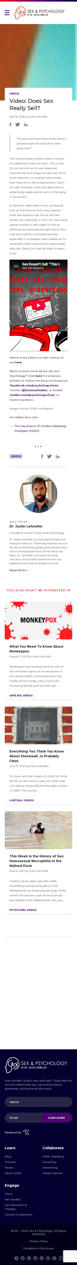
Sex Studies (13, 1199)
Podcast (10, 1162)
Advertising (49, 1167)
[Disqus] (38, 995)
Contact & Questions (18, 1214)
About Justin (13, 1173)
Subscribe (56, 1117)
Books (9, 1167)
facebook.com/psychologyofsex (34, 385)
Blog (8, 1156)
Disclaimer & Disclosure (38, 1248)
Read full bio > (18, 570)
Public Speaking (53, 1156)
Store (8, 1193)
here (18, 362)
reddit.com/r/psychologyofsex (32, 395)
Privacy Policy (38, 1241)
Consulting (49, 1162)
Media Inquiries (52, 1173)
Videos (14, 93)
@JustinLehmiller (34, 390)
